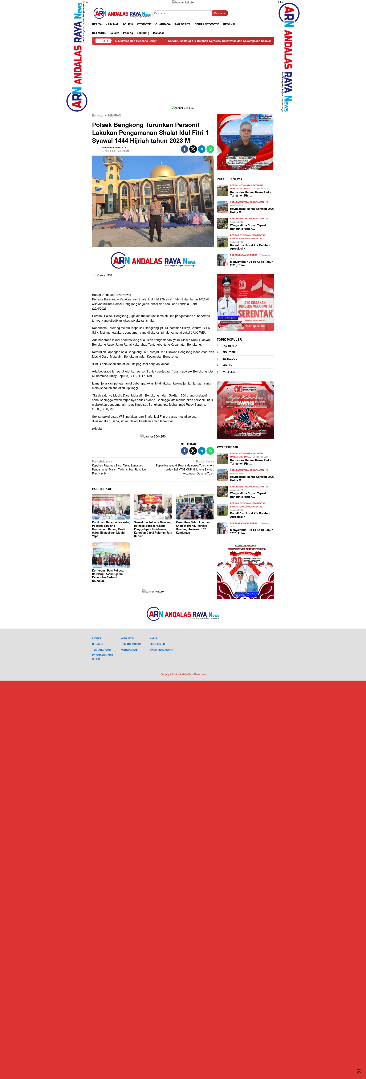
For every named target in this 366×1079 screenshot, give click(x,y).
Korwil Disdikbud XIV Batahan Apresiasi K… (250, 246)
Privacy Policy (131, 644)
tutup (85, 1)
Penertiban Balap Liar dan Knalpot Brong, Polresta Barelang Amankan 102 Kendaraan (193, 527)
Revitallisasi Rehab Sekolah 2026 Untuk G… (252, 210)
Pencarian (220, 13)
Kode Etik (127, 638)
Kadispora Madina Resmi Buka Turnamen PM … (250, 193)
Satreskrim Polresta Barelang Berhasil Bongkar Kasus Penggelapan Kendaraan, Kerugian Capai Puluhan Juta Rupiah (153, 529)
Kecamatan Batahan (251, 185)
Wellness (229, 372)
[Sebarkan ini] (184, 149)
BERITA (234, 185)
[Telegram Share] (201, 149)
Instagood (229, 358)
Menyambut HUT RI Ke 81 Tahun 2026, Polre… (251, 263)
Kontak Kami (129, 649)
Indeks (96, 638)
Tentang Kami (101, 649)
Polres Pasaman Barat (243, 255)
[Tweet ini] (193, 149)
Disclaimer (157, 644)
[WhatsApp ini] (210, 149)
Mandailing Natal (240, 188)
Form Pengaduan (161, 649)
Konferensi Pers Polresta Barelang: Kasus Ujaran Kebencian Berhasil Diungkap (108, 575)
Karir (153, 638)
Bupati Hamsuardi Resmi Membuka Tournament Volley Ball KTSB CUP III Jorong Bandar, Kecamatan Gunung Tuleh (185, 467)
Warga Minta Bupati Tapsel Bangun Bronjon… (248, 226)
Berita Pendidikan (240, 235)
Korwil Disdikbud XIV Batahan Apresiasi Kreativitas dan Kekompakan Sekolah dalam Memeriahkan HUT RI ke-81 (194, 41)
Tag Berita (229, 345)
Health (227, 365)
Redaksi (97, 644)
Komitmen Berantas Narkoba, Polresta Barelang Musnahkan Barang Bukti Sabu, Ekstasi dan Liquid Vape (111, 529)
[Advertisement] (183, 73)
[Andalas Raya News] (122, 13)
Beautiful (229, 352)
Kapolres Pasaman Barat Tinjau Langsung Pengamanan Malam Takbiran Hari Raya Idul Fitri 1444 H (119, 467)
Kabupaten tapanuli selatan (247, 202)
